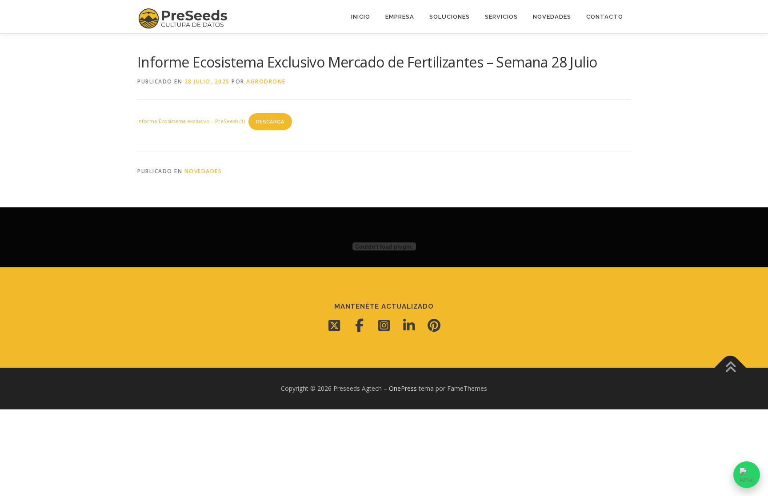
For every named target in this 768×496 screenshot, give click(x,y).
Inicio (360, 16)
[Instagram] (384, 325)
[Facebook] (359, 325)
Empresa (399, 16)
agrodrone (266, 81)
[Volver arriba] (730, 368)
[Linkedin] (409, 325)
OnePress (403, 388)
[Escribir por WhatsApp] (746, 474)
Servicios (501, 16)
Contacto (604, 16)
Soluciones (449, 16)
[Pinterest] (433, 325)
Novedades (552, 16)
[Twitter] (334, 325)
